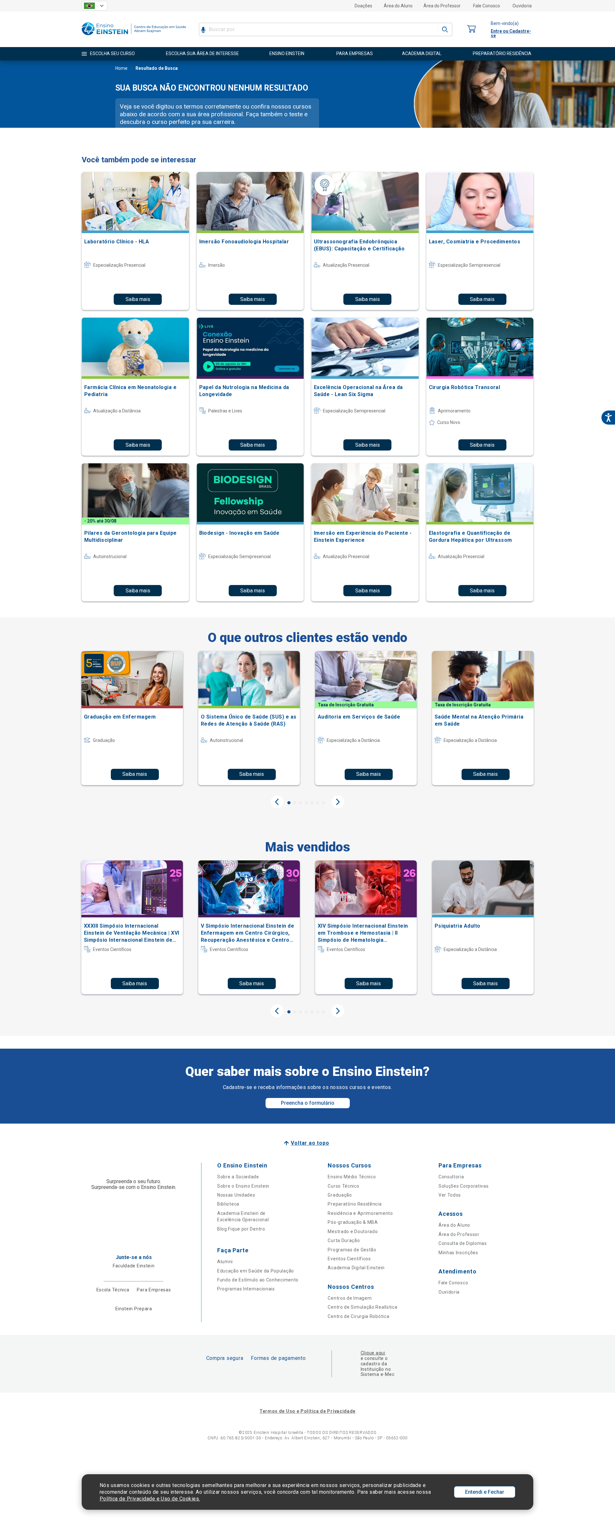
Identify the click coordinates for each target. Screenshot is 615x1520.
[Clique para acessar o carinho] (471, 29)
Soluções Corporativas (464, 1186)
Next (338, 801)
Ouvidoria (522, 6)
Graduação (340, 1195)
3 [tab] (300, 802)
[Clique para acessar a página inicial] (134, 37)
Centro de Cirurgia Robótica (358, 1316)
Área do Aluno (398, 6)
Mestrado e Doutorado (353, 1231)
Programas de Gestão (352, 1249)
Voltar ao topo (310, 1143)
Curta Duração (344, 1240)
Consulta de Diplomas (463, 1243)
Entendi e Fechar (484, 1492)
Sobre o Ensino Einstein (243, 1186)
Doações (363, 6)
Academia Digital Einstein (356, 1267)
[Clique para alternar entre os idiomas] (94, 6)
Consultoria (451, 1176)
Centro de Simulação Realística (362, 1307)
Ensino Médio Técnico (352, 1176)
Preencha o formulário (307, 1103)
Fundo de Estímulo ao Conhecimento (258, 1279)
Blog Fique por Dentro (241, 1228)
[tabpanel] (132, 718)
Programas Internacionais (246, 1288)
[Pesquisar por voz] (203, 29)
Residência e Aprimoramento (360, 1213)
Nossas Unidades (236, 1195)
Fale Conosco (486, 6)
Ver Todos (450, 1195)
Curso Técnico (343, 1186)
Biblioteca (228, 1204)
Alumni (225, 1261)
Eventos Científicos (349, 1258)
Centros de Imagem (350, 1298)
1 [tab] (289, 802)
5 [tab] (312, 802)
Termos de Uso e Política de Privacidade (307, 1411)
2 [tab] (294, 802)
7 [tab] (323, 802)
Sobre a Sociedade (238, 1176)
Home (121, 68)
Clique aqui (373, 1352)
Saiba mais (138, 299)
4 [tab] (306, 802)
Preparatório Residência (354, 1204)
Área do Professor (442, 6)
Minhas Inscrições (458, 1252)
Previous (277, 801)
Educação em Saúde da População (255, 1270)
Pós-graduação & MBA (353, 1222)
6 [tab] (317, 802)
